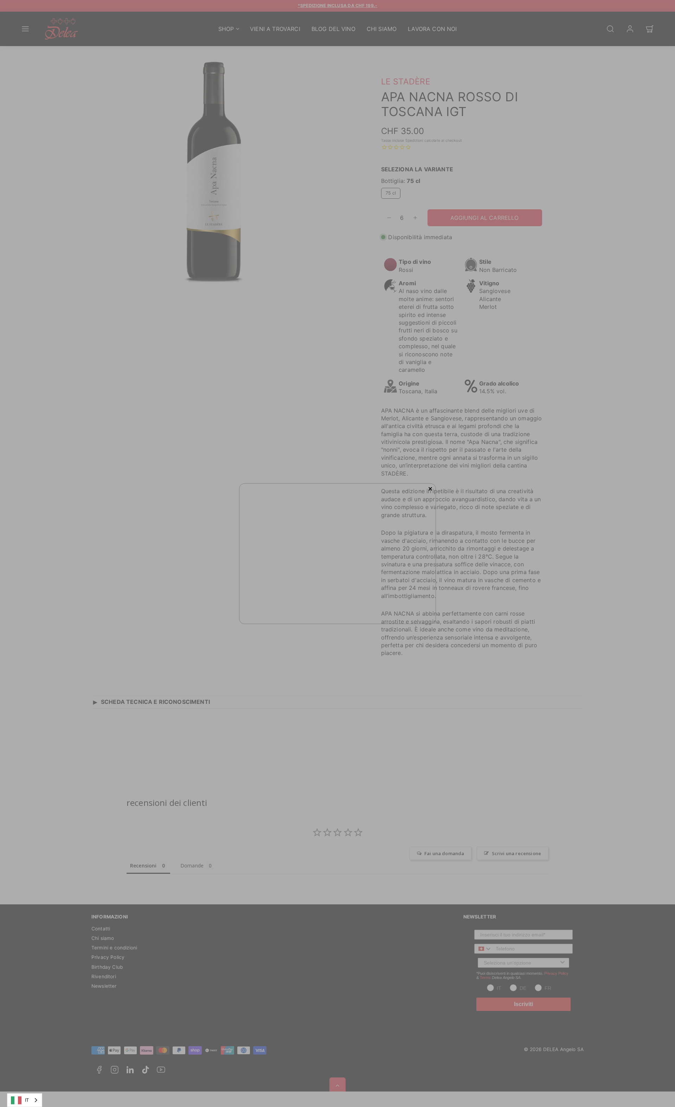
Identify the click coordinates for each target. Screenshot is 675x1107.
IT (27, 1100)
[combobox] (24, 1100)
